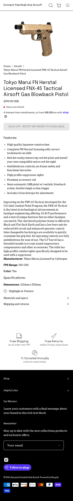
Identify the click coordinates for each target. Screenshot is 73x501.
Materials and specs (16, 298)
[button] (50, 5)
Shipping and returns (16, 304)
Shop (7, 378)
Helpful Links (11, 390)
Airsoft (18, 66)
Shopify (54, 477)
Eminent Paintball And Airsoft (23, 5)
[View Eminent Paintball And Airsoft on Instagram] (6, 459)
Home (7, 66)
